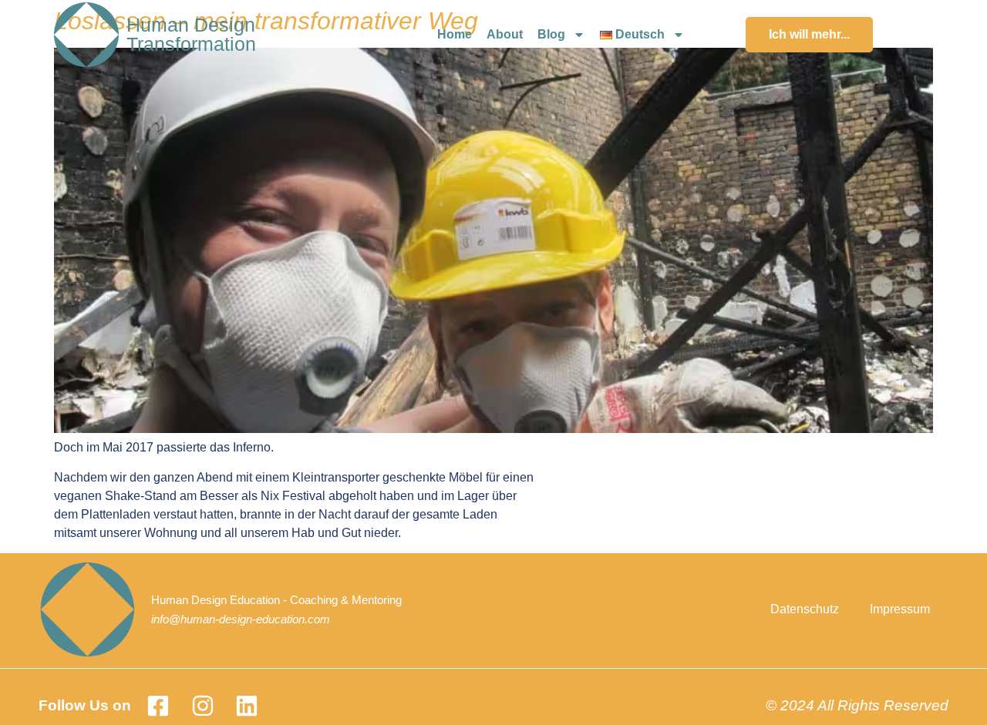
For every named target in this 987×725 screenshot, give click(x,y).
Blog (551, 34)
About (505, 34)
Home (454, 34)
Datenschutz (804, 609)
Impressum (900, 609)
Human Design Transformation (191, 34)
